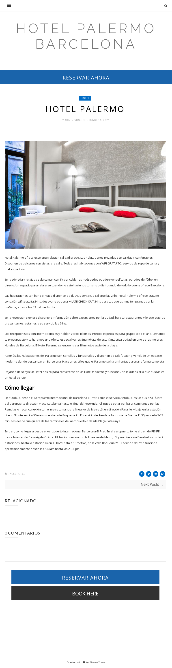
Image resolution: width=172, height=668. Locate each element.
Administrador (76, 120)
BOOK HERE (85, 593)
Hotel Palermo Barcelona (86, 36)
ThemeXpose (97, 662)
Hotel (85, 98)
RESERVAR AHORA (86, 77)
